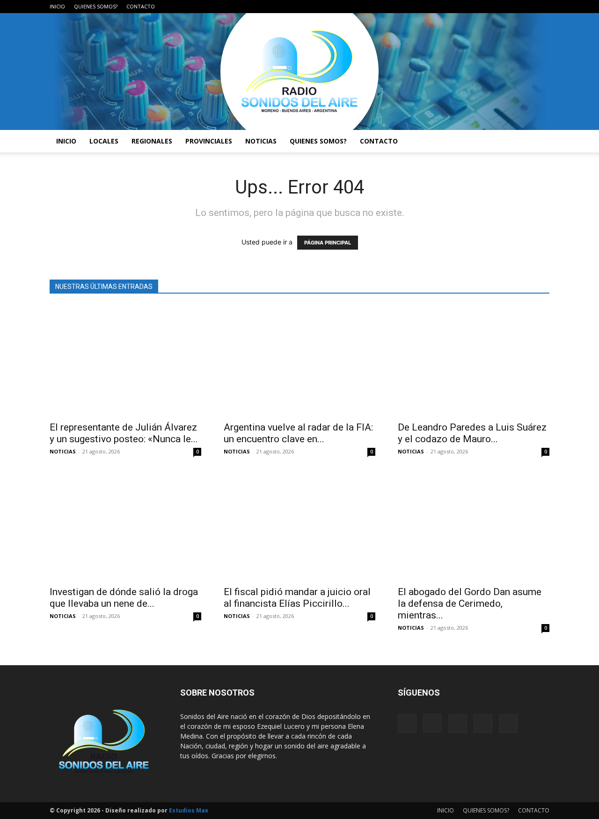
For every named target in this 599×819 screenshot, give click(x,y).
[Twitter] (527, 6)
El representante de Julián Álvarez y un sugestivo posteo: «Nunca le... (124, 433)
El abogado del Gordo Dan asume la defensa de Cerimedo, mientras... (469, 603)
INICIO (57, 6)
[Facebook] (481, 6)
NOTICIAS (261, 140)
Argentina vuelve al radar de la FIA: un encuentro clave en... (298, 433)
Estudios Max (188, 810)
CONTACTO (140, 6)
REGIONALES (151, 140)
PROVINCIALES (208, 140)
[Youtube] (542, 6)
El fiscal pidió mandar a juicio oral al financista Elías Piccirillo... (297, 597)
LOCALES (103, 140)
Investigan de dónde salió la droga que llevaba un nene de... (124, 597)
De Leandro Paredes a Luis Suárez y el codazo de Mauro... (472, 433)
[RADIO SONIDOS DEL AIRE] (299, 71)
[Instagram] (496, 6)
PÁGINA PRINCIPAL (327, 242)
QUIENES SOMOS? (95, 6)
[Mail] (511, 6)
